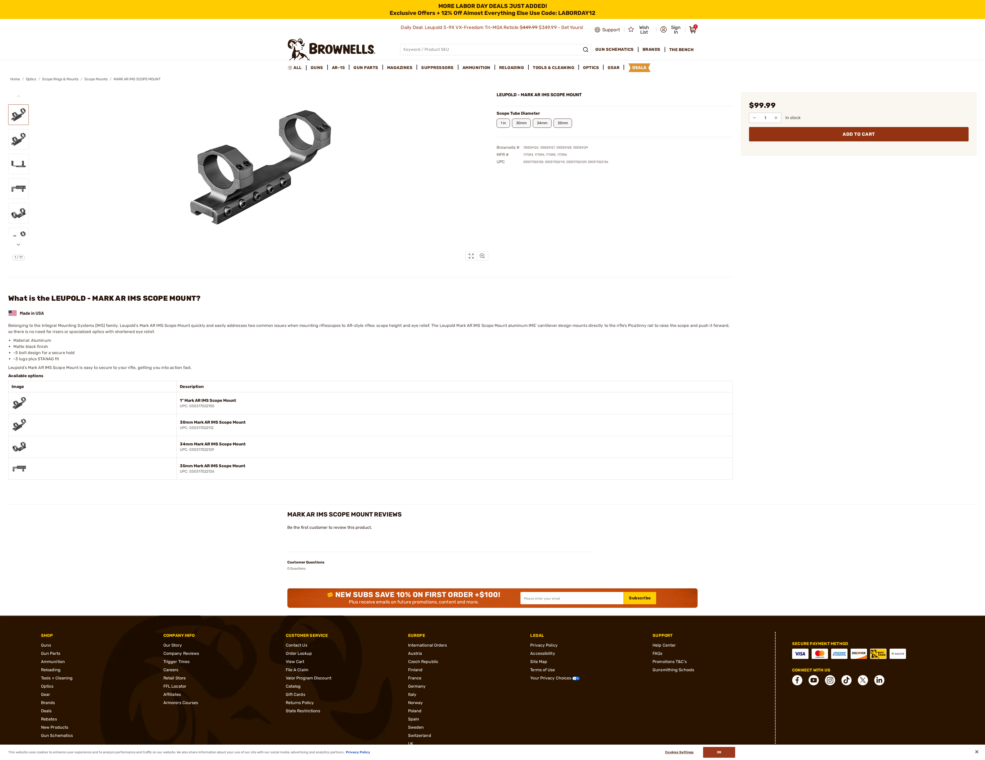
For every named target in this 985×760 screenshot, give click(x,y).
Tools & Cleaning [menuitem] (553, 67)
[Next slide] (18, 244)
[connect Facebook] (797, 680)
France (415, 678)
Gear (45, 694)
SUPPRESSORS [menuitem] (437, 67)
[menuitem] (297, 68)
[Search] (585, 49)
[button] (671, 29)
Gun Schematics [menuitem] (614, 49)
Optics (31, 79)
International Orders (427, 645)
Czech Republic (423, 661)
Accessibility (542, 653)
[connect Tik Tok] (846, 680)
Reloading (51, 669)
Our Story (172, 645)
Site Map (538, 661)
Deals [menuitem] (639, 67)
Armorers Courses (180, 702)
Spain (413, 719)
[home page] (331, 49)
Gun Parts (50, 653)
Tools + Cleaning (57, 678)
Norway (415, 702)
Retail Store (174, 678)
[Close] (976, 751)
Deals (46, 710)
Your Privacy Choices (551, 678)
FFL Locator (174, 686)
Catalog (293, 686)
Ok (719, 752)
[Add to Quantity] (776, 118)
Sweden (416, 727)
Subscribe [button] (640, 598)
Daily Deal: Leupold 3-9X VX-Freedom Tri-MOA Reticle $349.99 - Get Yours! (492, 27)
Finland (415, 669)
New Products (54, 727)
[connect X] (863, 680)
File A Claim (297, 669)
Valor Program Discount (308, 678)
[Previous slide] (18, 96)
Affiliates (172, 694)
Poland (415, 710)
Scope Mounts (96, 79)
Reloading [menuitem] (511, 67)
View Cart (295, 661)
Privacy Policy (543, 645)
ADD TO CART (859, 134)
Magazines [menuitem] (400, 67)
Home (15, 79)
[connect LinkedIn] (879, 680)
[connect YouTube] (814, 680)
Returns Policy (300, 702)
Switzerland (419, 735)
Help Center (664, 645)
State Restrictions (303, 710)
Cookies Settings (679, 752)
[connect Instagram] (830, 680)
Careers (171, 669)
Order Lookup (299, 653)
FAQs (657, 653)
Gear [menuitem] (613, 67)
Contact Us (296, 645)
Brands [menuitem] (652, 49)
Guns (46, 645)
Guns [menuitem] (317, 67)
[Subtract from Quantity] (754, 118)
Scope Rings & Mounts (60, 79)
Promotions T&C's (670, 661)
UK (410, 743)
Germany (417, 686)
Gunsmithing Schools (673, 669)
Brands (48, 702)
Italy (412, 694)
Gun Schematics (57, 735)
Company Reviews (181, 653)
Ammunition (53, 661)
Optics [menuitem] (591, 67)
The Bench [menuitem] (681, 49)
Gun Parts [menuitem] (365, 67)
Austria (415, 653)
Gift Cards (295, 694)
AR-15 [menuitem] (338, 67)
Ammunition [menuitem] (476, 67)
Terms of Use (542, 669)
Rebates (49, 719)
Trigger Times (176, 661)
